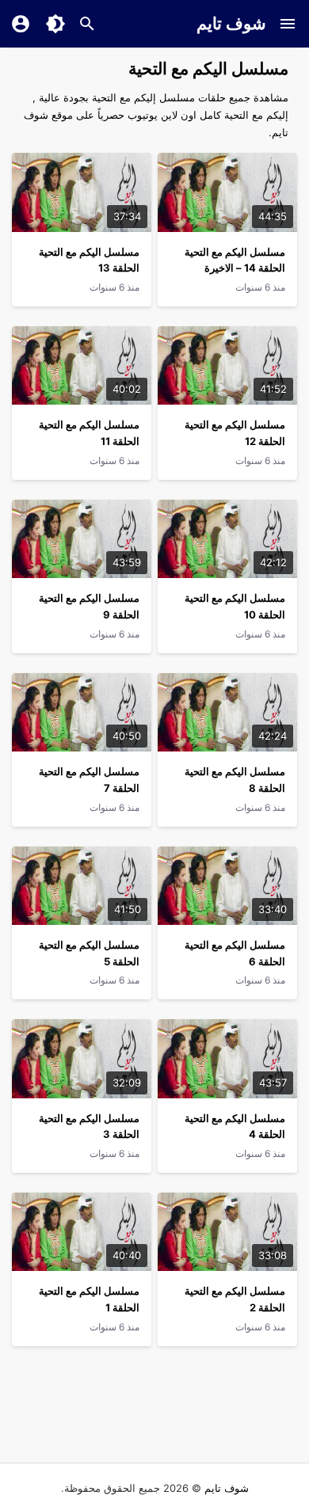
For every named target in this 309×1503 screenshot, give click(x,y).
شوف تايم (231, 23)
